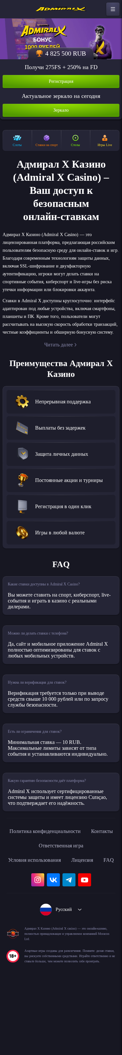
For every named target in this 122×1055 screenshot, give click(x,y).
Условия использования (43, 905)
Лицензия (97, 905)
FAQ (61, 919)
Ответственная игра (79, 891)
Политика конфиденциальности (61, 876)
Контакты (30, 891)
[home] (61, 9)
